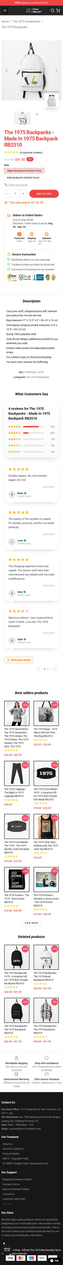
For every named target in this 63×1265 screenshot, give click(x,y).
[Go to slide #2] (40, 118)
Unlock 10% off (7, 1249)
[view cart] (58, 10)
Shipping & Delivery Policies (17, 1179)
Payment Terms (10, 1184)
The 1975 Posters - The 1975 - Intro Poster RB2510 (16, 899)
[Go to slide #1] (22, 118)
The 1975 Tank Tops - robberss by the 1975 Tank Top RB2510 (46, 845)
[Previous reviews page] (39, 669)
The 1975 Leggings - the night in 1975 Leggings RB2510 (15, 792)
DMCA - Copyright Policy (15, 1158)
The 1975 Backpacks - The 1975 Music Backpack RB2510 (45, 976)
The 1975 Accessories (26, 21)
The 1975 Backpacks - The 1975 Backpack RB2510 (16, 1029)
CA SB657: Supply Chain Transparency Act (25, 1163)
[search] (52, 10)
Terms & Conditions (12, 1148)
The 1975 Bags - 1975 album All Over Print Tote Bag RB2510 (45, 732)
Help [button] (57, 1260)
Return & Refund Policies (15, 1189)
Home (5, 21)
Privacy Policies (10, 1153)
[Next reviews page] (55, 669)
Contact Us (8, 1194)
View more (31, 923)
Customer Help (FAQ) (13, 1199)
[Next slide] (56, 70)
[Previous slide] (6, 70)
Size (6, 165)
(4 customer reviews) (31, 152)
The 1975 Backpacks (14, 27)
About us (7, 1144)
